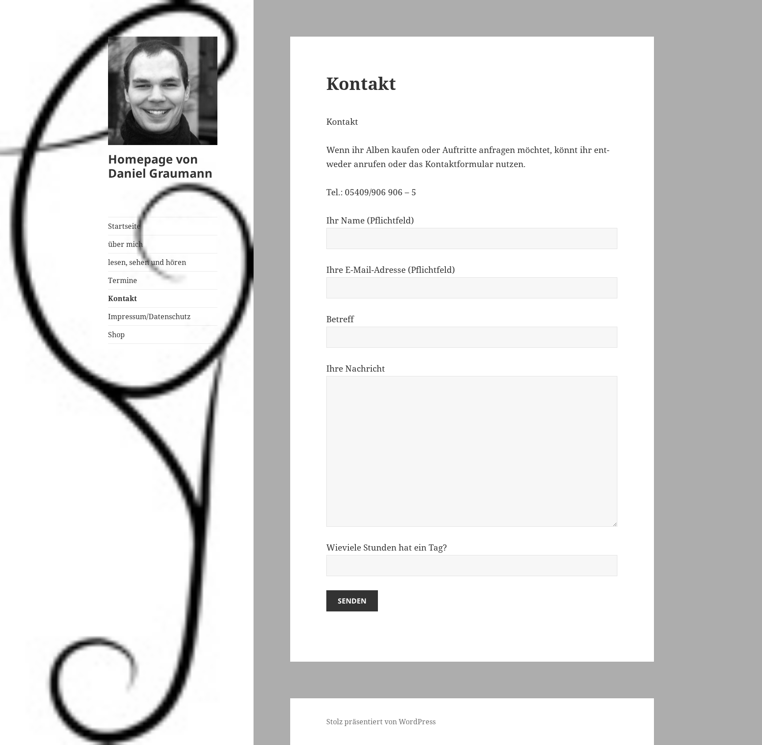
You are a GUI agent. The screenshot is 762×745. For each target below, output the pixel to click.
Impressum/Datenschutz (149, 316)
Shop (116, 334)
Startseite (124, 226)
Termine (122, 280)
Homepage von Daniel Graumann (160, 166)
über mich (125, 244)
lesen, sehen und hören (147, 262)
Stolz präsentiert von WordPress (381, 721)
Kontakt (122, 298)
